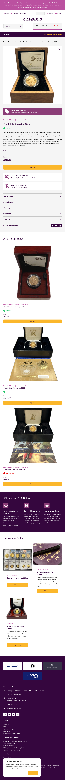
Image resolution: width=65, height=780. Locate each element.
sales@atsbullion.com (14, 708)
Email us (15, 13)
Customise (11, 773)
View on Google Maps (14, 694)
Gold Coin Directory (9, 729)
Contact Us (22, 13)
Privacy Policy (7, 758)
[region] (22, 767)
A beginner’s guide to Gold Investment (15, 741)
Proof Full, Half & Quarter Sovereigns (30, 41)
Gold (9, 41)
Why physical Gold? (9, 745)
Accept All (33, 773)
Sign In (51, 13)
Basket (59, 13)
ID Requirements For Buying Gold (13, 748)
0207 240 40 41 (12, 704)
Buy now (32, 321)
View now (17, 585)
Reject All (22, 773)
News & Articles (8, 731)
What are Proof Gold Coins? (12, 750)
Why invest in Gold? (9, 743)
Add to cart (32, 167)
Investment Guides (11, 737)
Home (5, 41)
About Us (6, 724)
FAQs (5, 727)
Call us (7, 13)
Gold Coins (15, 41)
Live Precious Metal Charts (53, 34)
